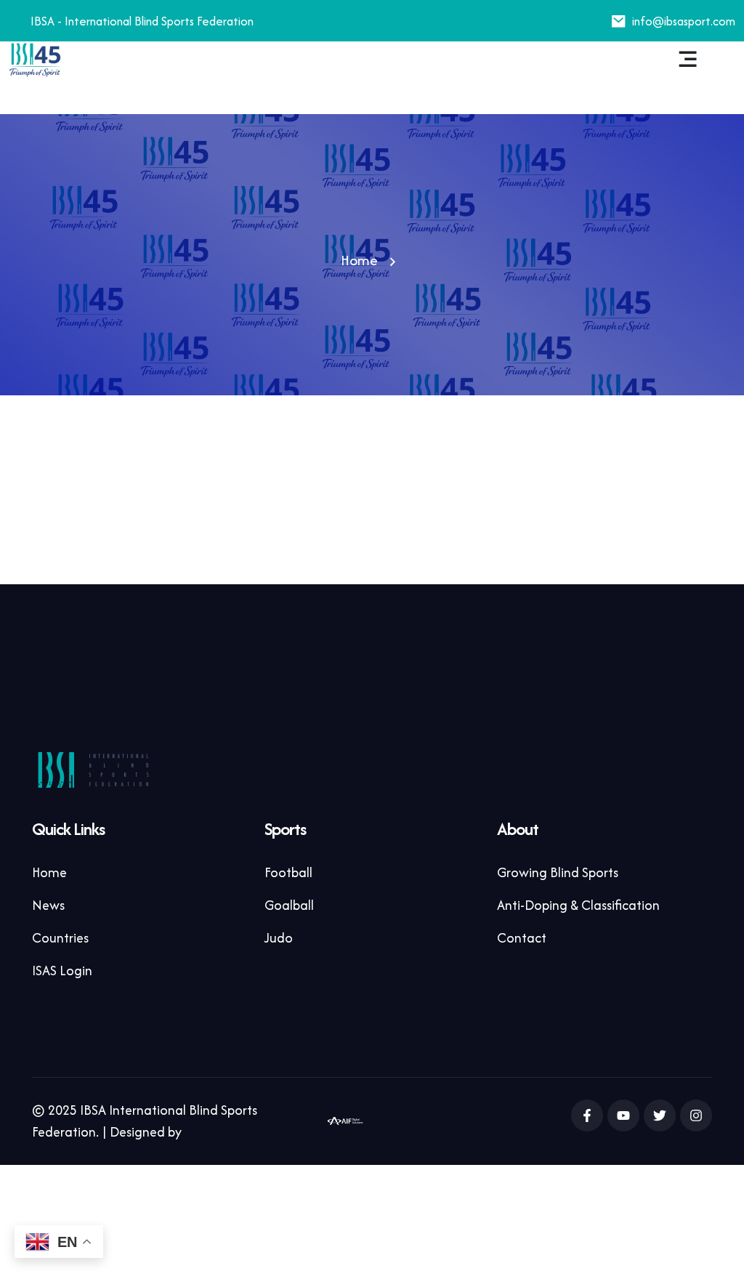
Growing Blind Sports (557, 872)
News (48, 905)
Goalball (289, 905)
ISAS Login (62, 970)
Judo (278, 938)
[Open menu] (688, 59)
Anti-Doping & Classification (578, 905)
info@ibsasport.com (683, 21)
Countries (60, 938)
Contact (521, 938)
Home (359, 259)
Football (288, 872)
